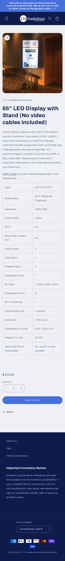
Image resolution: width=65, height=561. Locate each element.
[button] (6, 18)
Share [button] (9, 412)
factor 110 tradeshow (26, 552)
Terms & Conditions (17, 456)
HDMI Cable (10, 174)
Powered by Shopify (47, 552)
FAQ (8, 448)
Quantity (7, 382)
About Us (11, 441)
